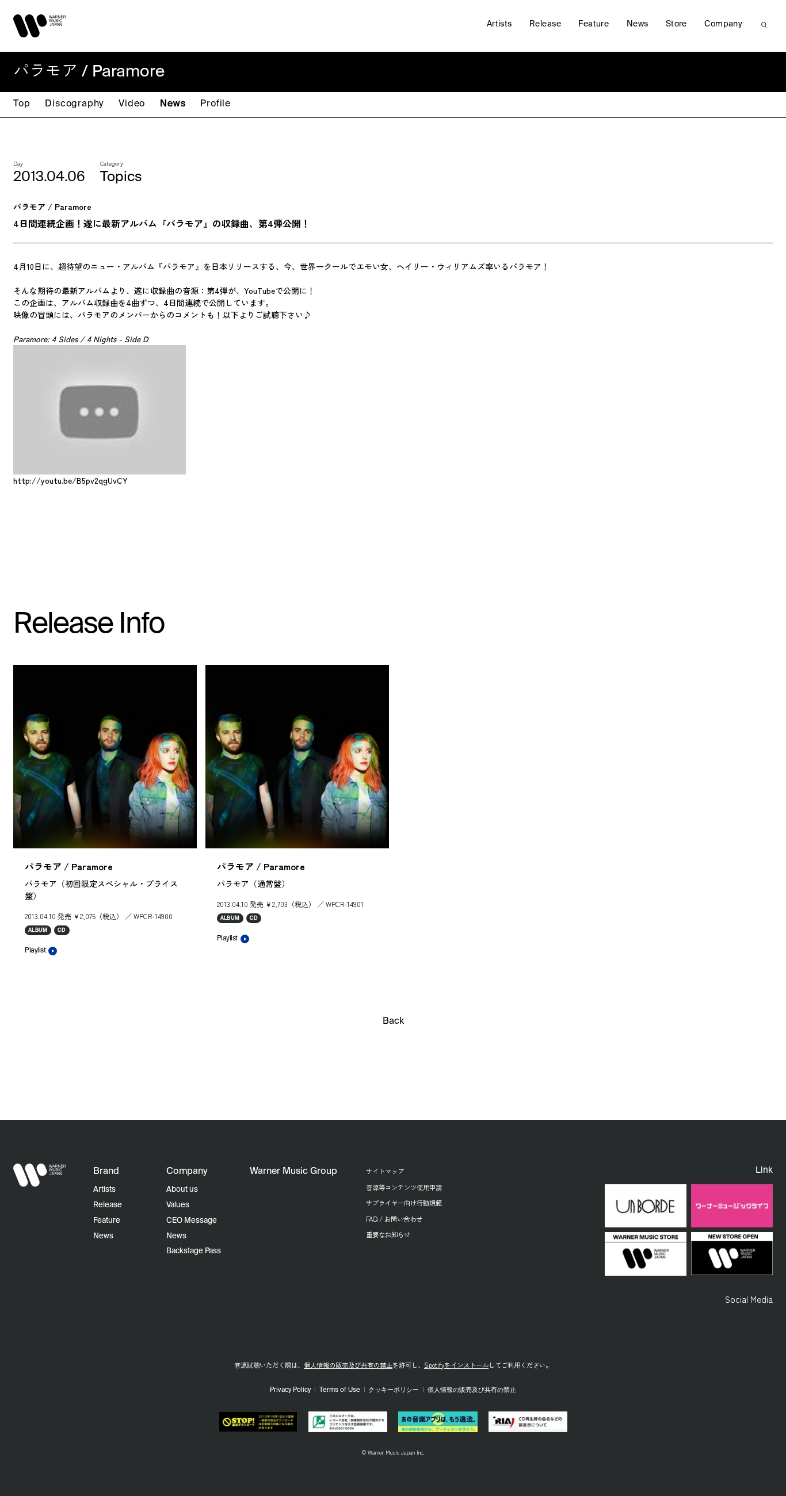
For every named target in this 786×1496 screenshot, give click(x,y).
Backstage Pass (193, 1251)
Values (177, 1205)
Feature (593, 24)
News (172, 104)
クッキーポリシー (393, 1390)
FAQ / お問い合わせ (394, 1218)
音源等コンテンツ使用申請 (404, 1187)
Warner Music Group (293, 1171)
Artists (499, 24)
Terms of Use (339, 1390)
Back (393, 1021)
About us (182, 1189)
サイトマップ (385, 1171)
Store (676, 24)
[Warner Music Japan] (39, 1175)
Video (132, 104)
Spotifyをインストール (456, 1364)
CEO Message (191, 1221)
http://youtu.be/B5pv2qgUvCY (70, 480)
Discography (74, 104)
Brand (106, 1171)
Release (545, 24)
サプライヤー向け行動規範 (404, 1202)
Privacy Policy (290, 1390)
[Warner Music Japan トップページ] (39, 25)
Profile (215, 104)
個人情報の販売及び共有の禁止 (348, 1364)
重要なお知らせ (388, 1234)
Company (723, 24)
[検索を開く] (764, 24)
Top (21, 104)
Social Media (749, 1298)
